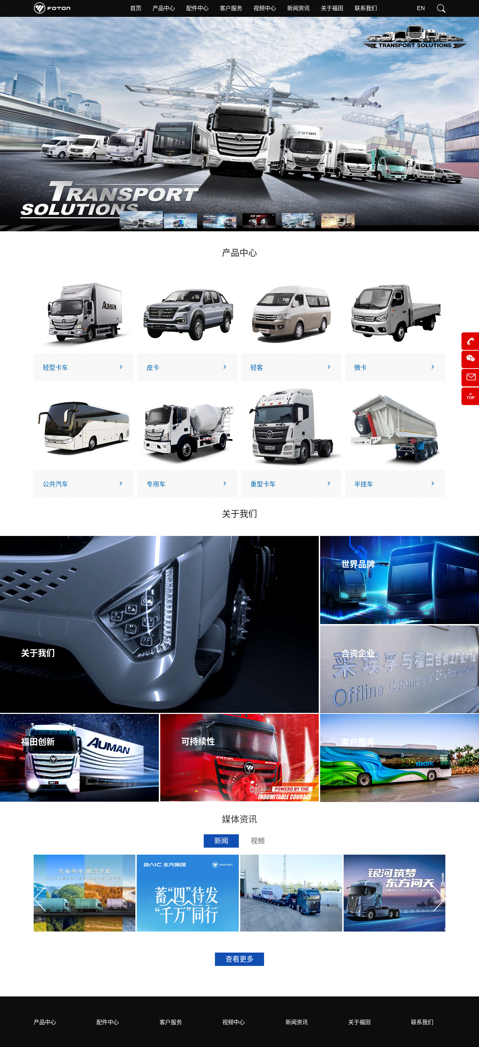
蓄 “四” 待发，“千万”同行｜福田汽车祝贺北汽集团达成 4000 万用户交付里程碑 (185, 886)
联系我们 (422, 1022)
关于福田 (359, 1022)
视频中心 (233, 1022)
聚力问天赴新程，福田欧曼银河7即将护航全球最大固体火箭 (394, 886)
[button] (40, 899)
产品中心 (45, 1022)
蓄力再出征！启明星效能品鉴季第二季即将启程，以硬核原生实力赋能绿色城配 (82, 886)
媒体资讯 (239, 819)
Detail (113, 910)
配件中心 (107, 1022)
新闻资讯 (296, 1022)
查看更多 (239, 959)
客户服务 (171, 1022)
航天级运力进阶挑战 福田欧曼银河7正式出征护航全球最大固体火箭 (290, 886)
